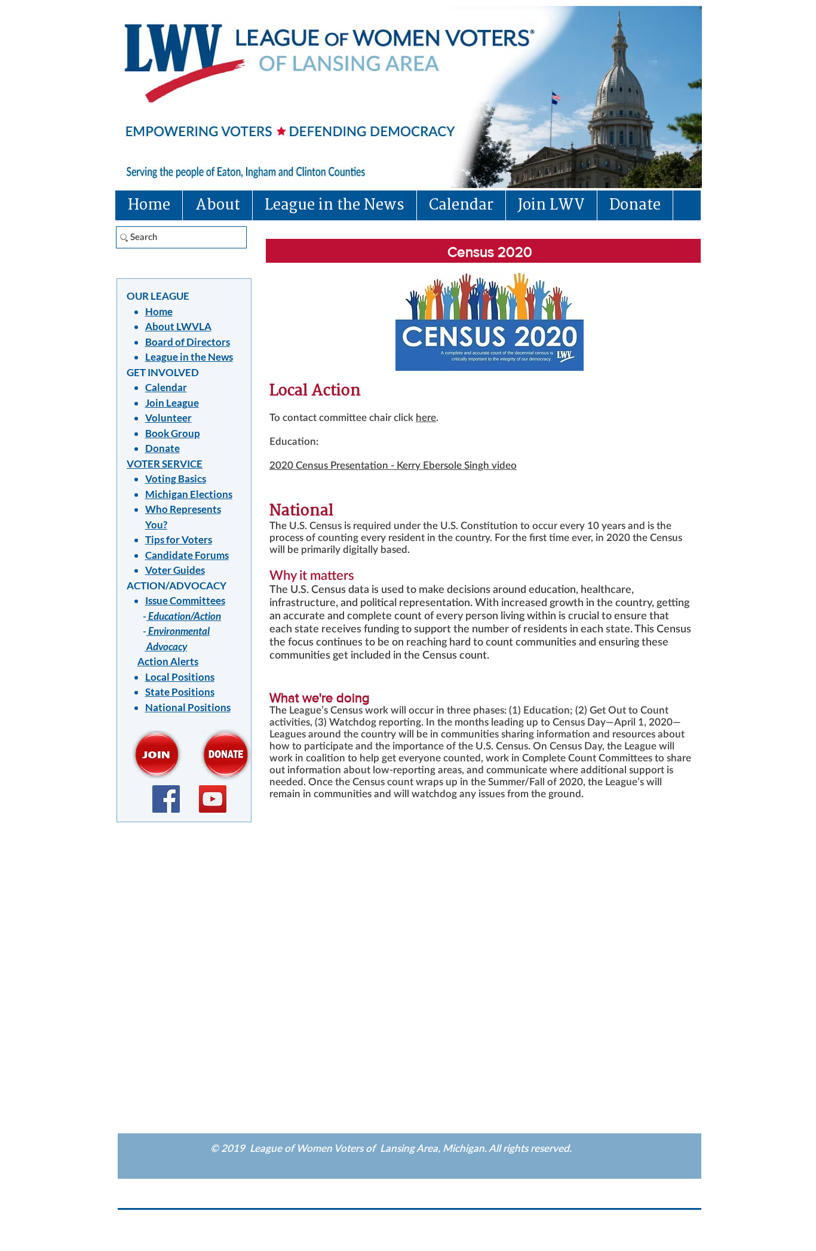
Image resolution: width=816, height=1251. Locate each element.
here (426, 418)
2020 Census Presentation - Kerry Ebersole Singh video (393, 465)
